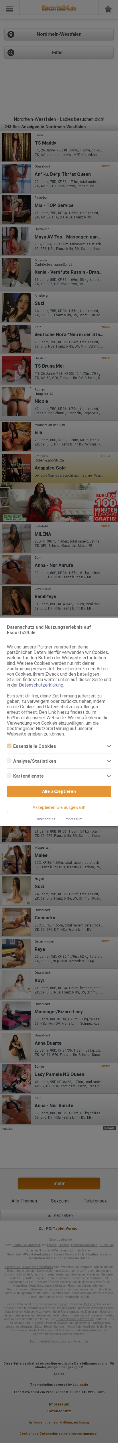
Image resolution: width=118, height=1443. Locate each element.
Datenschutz (46, 819)
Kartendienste (28, 776)
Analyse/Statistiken (34, 761)
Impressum (73, 819)
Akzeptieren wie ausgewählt (59, 807)
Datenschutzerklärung (41, 685)
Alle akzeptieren (59, 791)
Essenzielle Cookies (34, 746)
